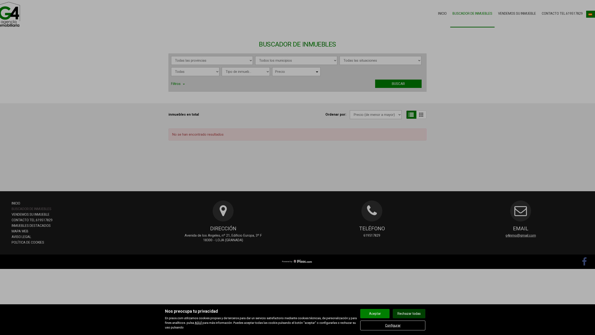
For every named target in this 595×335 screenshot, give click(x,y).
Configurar (393, 325)
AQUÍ (198, 323)
